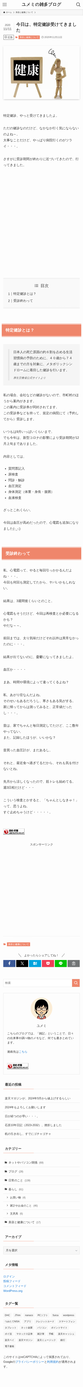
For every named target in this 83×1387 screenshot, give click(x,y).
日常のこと (19, 1180)
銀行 (62, 1340)
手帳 (51, 1334)
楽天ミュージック (46, 1340)
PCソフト (43, 1315)
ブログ (15, 1171)
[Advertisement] (41, 223)
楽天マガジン (26, 1340)
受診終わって (23, 301)
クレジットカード (45, 1321)
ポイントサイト (59, 1327)
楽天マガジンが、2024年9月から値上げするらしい (37, 1098)
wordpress (68, 1315)
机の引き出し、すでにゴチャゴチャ (28, 1133)
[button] (9, 963)
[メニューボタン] (4, 4)
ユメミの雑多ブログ (41, 5)
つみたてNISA (12, 1321)
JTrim (17, 1315)
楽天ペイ (9, 1340)
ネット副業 (27, 1327)
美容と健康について (29, 37)
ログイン (9, 1276)
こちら (23, 1051)
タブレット (10, 1327)
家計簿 (40, 1334)
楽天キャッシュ (66, 1334)
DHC (7, 1315)
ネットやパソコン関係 (25, 1162)
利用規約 (53, 1361)
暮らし (15, 1189)
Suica (55, 1315)
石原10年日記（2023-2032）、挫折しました (33, 1125)
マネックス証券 (24, 1334)
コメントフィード (14, 1286)
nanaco (29, 1315)
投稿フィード (12, 1281)
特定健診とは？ (24, 294)
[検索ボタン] (78, 4)
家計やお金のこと (24, 1205)
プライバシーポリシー (29, 1361)
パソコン (42, 1327)
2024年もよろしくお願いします (25, 1107)
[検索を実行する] (76, 983)
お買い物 (17, 1197)
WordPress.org (12, 1290)
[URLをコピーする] (74, 963)
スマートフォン (67, 1321)
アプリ (27, 1321)
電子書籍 (9, 1346)
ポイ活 (8, 1334)
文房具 (16, 1213)
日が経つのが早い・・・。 (22, 1116)
